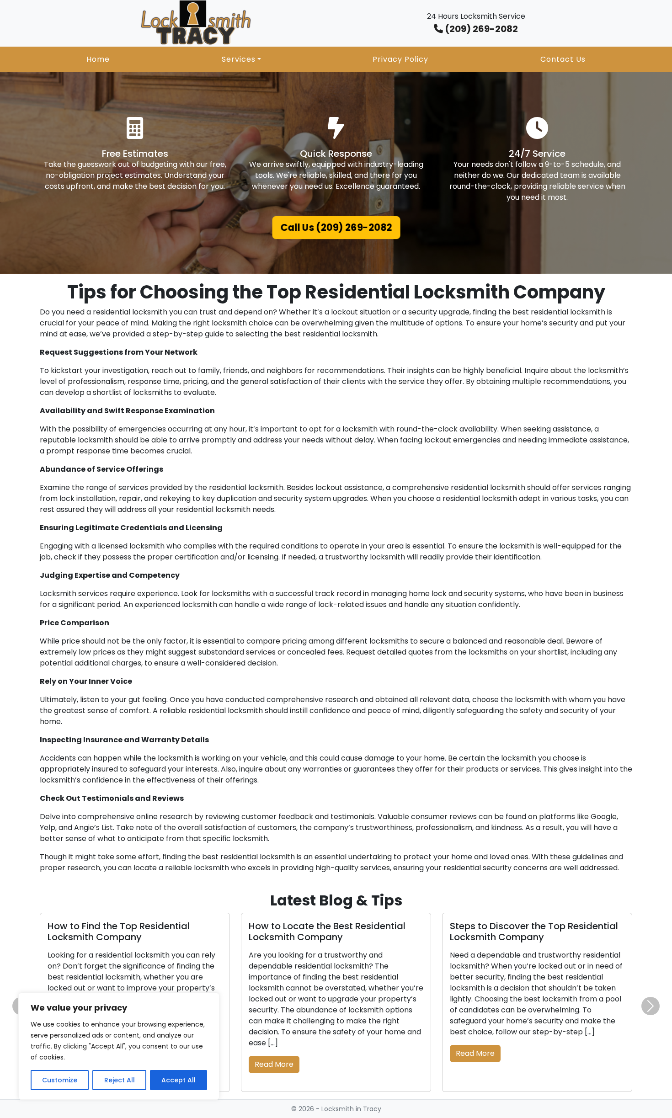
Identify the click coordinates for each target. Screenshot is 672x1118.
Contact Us (563, 59)
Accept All (178, 1080)
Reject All (119, 1080)
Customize (59, 1080)
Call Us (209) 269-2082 (336, 227)
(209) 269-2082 (480, 28)
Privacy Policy (400, 59)
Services (239, 59)
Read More (274, 1064)
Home (98, 59)
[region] (118, 1046)
